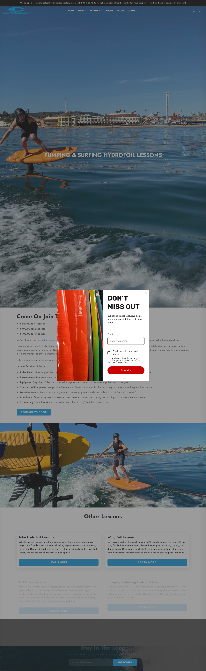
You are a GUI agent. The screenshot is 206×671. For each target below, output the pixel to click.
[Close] (145, 293)
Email (110, 334)
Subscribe (126, 370)
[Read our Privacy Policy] (142, 358)
